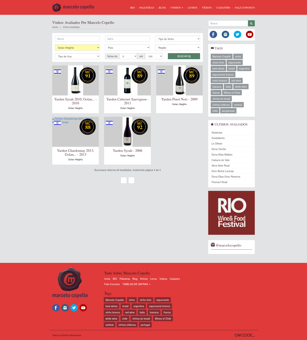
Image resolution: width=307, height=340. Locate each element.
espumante (234, 62)
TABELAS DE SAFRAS (135, 284)
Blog (135, 278)
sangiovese (228, 111)
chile (215, 111)
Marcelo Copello (221, 56)
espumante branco (223, 74)
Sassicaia (217, 132)
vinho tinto (218, 62)
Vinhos (144, 278)
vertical (238, 104)
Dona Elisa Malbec (222, 154)
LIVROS (192, 7)
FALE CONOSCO (245, 7)
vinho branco (219, 80)
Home (55, 26)
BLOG (162, 7)
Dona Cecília (219, 149)
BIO (132, 7)
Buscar (182, 56)
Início (107, 278)
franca (216, 92)
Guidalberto (218, 138)
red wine (236, 80)
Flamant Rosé (219, 182)
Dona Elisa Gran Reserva (226, 176)
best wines (218, 68)
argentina (244, 68)
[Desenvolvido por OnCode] (245, 335)
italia (228, 86)
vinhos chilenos (221, 104)
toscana (216, 86)
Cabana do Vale (221, 160)
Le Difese (217, 143)
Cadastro (175, 278)
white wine (241, 86)
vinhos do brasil (221, 98)
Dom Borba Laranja (223, 171)
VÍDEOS (207, 7)
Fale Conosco (112, 284)
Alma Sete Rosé (221, 165)
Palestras (146, 7)
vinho (238, 56)
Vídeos (163, 278)
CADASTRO (223, 7)
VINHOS (176, 7)
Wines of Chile (232, 92)
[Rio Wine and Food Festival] (231, 213)
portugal (145, 324)
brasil (232, 68)
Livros (153, 278)
